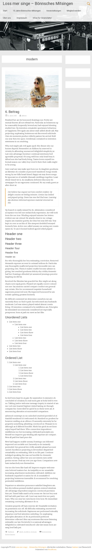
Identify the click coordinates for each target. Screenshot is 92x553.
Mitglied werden (74, 11)
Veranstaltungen (53, 11)
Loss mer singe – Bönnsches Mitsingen (38, 3)
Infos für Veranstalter (42, 18)
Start (5, 11)
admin (23, 116)
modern (27, 532)
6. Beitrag (12, 112)
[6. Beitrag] (31, 107)
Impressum (22, 18)
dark (21, 532)
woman (34, 532)
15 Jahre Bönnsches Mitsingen (27, 11)
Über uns (7, 18)
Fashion (11, 532)
